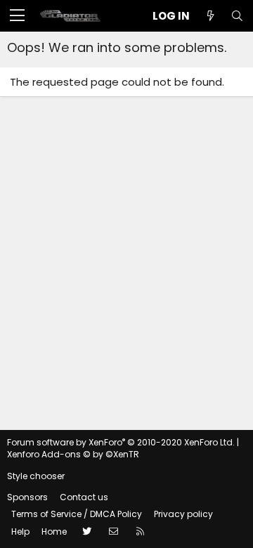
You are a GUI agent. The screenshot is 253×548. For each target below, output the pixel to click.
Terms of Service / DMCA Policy (76, 514)
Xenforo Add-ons (73, 454)
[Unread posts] (210, 16)
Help (20, 531)
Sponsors (27, 497)
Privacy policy (183, 514)
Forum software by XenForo (121, 442)
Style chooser (36, 476)
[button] (17, 16)
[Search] (236, 16)
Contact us (84, 497)
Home (54, 531)
